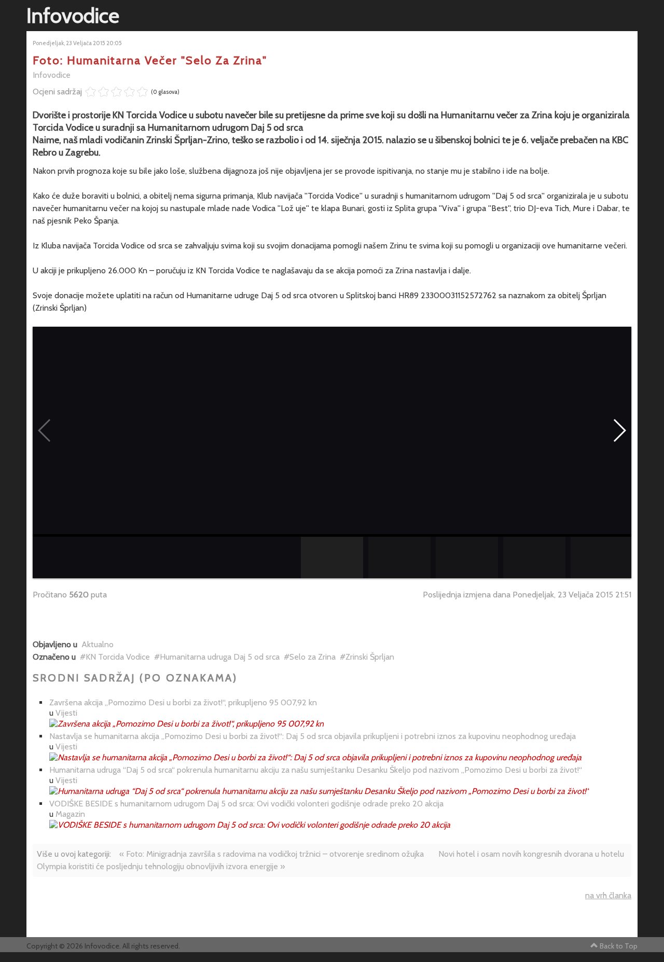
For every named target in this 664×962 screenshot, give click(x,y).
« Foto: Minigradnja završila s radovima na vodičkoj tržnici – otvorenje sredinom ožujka (271, 854)
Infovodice (52, 75)
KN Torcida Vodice (118, 657)
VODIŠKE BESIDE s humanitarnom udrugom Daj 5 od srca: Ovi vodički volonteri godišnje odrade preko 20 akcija (246, 803)
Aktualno (97, 644)
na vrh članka (608, 895)
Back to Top (619, 946)
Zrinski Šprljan (369, 657)
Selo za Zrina (312, 657)
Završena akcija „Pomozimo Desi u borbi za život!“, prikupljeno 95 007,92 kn (183, 702)
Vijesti (66, 713)
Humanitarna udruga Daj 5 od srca (220, 657)
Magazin (70, 814)
